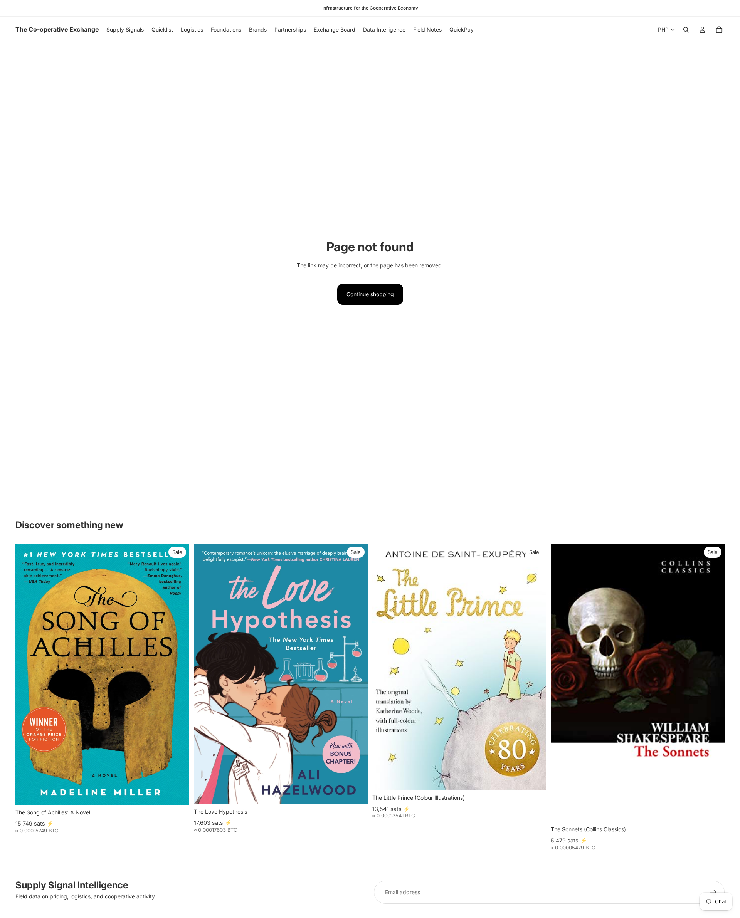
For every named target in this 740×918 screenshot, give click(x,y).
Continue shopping (370, 294)
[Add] (177, 793)
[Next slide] (534, 666)
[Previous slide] (383, 666)
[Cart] (719, 29)
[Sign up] (713, 892)
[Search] (686, 29)
